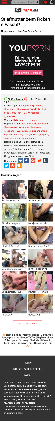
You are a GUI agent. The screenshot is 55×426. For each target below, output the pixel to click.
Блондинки (25, 105)
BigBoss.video (45, 337)
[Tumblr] (45, 160)
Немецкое (9, 109)
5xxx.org (23, 340)
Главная (27, 363)
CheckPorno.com (43, 343)
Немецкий (35, 127)
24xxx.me (46, 334)
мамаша (18, 134)
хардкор (8, 134)
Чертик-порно (31, 334)
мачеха (8, 138)
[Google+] (33, 160)
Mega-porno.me (10, 337)
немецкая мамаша (13, 131)
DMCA (27, 375)
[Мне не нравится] (26, 99)
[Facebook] (26, 160)
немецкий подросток (35, 131)
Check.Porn (9, 343)
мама (33, 134)
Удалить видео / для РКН (27, 369)
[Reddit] (39, 160)
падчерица (42, 134)
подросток (18, 138)
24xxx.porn (11, 340)
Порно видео (13, 334)
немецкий (43, 123)
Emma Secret (30, 120)
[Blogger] (19, 165)
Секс (12, 112)
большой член (29, 123)
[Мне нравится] (5, 99)
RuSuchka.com (24, 343)
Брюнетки (37, 105)
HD (17, 109)
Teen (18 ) (21, 112)
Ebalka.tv (34, 340)
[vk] (20, 160)
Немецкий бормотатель (16, 127)
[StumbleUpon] (12, 165)
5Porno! (45, 340)
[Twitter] (6, 165)
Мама (26, 134)
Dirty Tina (18, 120)
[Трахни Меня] (27, 9)
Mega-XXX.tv (28, 337)
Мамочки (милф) (28, 109)
